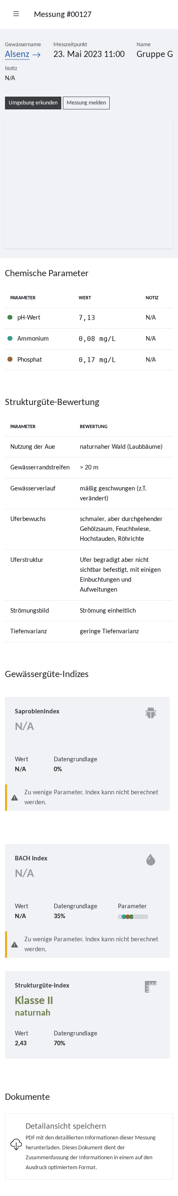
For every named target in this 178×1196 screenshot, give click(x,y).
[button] (16, 15)
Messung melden (86, 103)
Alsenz (17, 54)
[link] (89, 1146)
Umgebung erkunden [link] (33, 103)
